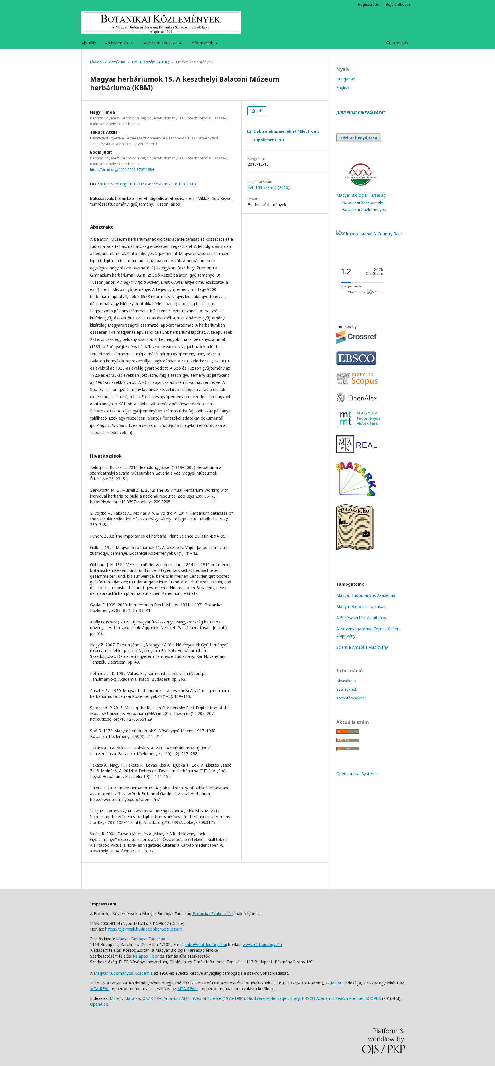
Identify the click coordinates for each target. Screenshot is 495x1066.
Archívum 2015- (119, 43)
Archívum (117, 61)
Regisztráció (368, 4)
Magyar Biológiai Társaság (361, 195)
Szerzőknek (346, 689)
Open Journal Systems (357, 773)
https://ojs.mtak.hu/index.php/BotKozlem (143, 929)
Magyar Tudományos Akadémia (365, 595)
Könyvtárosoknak (351, 697)
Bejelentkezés (398, 4)
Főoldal (96, 61)
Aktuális (88, 43)
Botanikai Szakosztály (362, 202)
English (342, 87)
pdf (259, 110)
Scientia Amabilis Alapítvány (362, 647)
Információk (202, 43)
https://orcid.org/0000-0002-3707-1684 (122, 169)
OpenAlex (99, 1004)
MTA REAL (99, 988)
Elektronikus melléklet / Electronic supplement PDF (286, 135)
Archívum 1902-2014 (162, 43)
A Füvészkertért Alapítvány (361, 617)
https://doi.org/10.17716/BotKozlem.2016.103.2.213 (148, 184)
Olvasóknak (346, 680)
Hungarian (345, 79)
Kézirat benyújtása (358, 137)
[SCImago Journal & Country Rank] (369, 233)
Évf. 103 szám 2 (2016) (150, 61)
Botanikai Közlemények (364, 209)
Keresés (400, 43)
